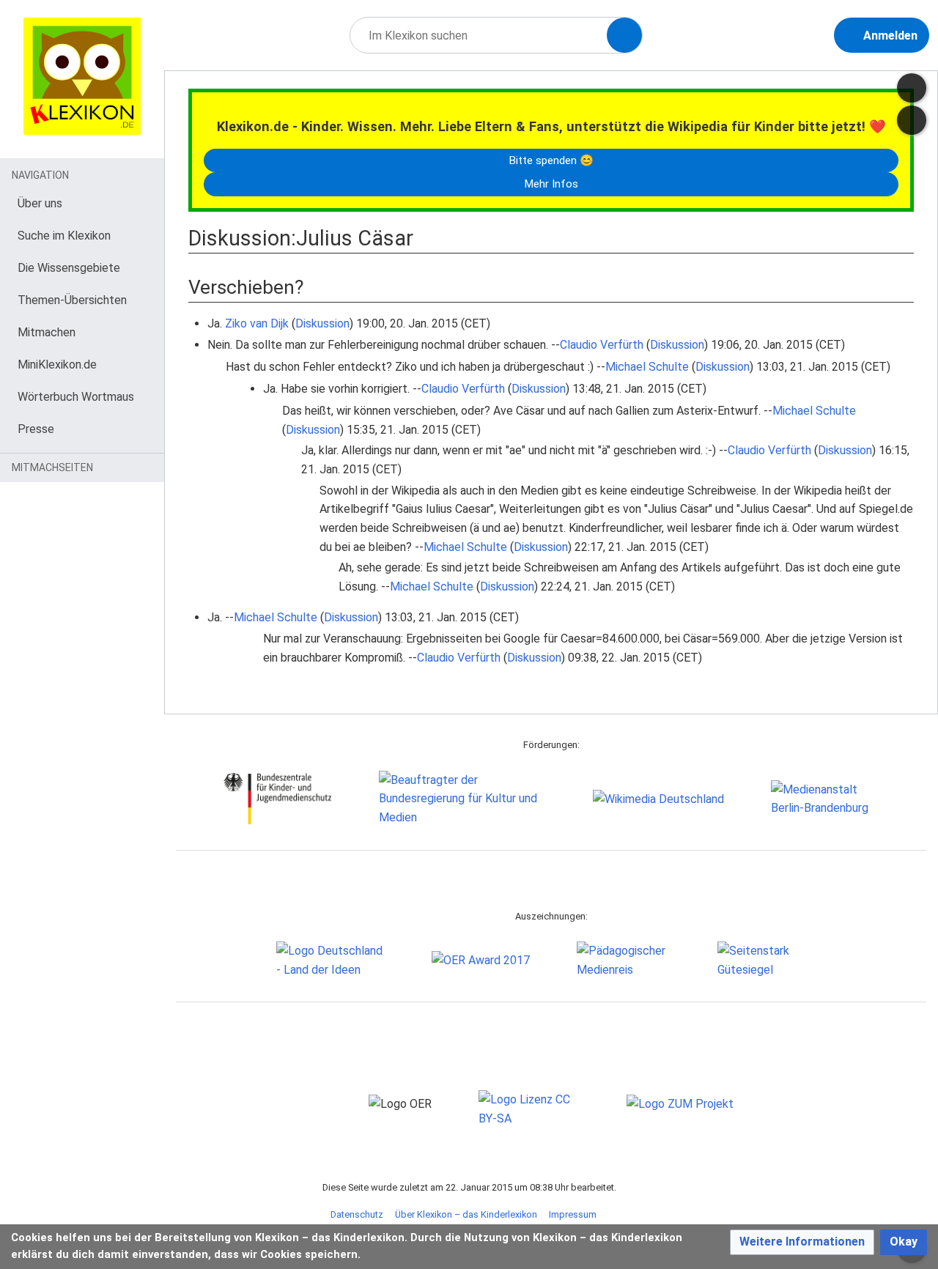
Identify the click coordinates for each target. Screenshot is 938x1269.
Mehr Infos (551, 183)
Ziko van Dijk (257, 323)
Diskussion (322, 323)
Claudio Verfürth (601, 345)
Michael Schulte (647, 367)
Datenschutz (356, 1214)
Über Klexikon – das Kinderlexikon (466, 1214)
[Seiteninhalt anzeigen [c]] (911, 88)
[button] (802, 1242)
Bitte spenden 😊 (551, 160)
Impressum (573, 1214)
